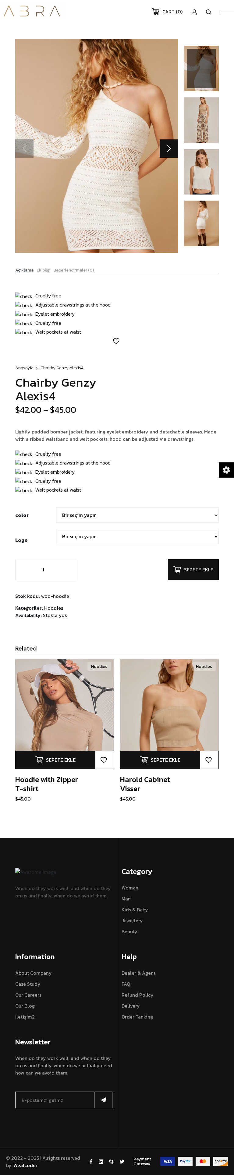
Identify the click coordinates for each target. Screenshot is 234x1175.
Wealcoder (25, 1165)
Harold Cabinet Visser (145, 784)
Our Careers (28, 994)
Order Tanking (137, 1016)
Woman (130, 887)
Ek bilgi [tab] (43, 270)
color (22, 515)
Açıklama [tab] (24, 270)
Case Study (28, 983)
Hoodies (53, 608)
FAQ (126, 983)
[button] (169, 148)
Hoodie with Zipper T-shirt (46, 784)
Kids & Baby (135, 909)
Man (126, 898)
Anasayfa (24, 368)
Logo (21, 540)
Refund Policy (138, 994)
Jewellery (132, 920)
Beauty (129, 931)
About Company (33, 973)
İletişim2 (25, 1016)
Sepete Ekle (198, 569)
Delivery (131, 1005)
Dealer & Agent (138, 973)
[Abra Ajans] (32, 10)
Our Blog (25, 1005)
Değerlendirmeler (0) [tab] (73, 270)
